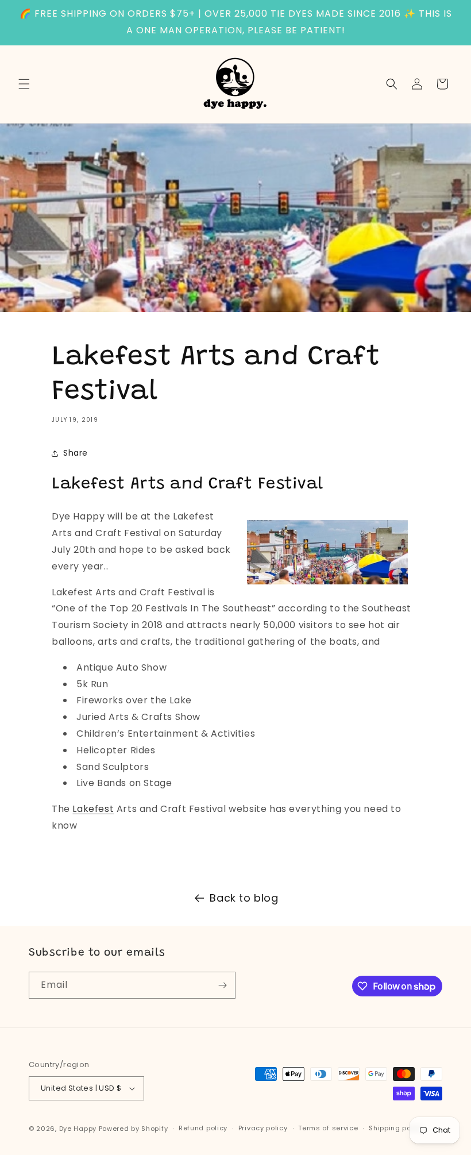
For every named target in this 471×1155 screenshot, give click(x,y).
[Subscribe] (222, 985)
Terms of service (328, 1128)
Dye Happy (77, 1128)
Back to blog (244, 898)
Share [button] (75, 453)
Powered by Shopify (133, 1128)
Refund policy (203, 1128)
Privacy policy (263, 1128)
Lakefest (93, 808)
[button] (24, 84)
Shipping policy (396, 1128)
